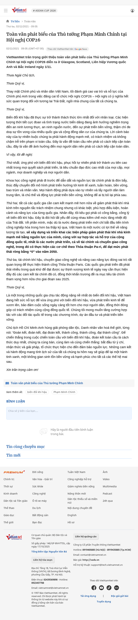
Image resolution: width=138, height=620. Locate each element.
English (72, 515)
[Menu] (6, 10)
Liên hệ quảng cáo (85, 536)
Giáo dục (9, 515)
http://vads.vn (90, 559)
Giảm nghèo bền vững (81, 486)
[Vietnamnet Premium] (14, 473)
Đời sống (37, 472)
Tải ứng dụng (88, 596)
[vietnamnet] (20, 13)
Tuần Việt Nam (76, 472)
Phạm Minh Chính (64, 392)
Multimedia (110, 486)
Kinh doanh (11, 493)
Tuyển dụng (104, 601)
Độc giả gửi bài (119, 596)
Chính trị (9, 479)
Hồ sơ (71, 522)
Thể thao (9, 508)
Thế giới (8, 522)
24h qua (108, 500)
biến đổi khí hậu (37, 392)
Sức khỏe (37, 486)
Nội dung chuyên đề (80, 508)
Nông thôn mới (77, 493)
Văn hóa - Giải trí (42, 479)
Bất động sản (40, 515)
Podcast (107, 493)
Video (106, 479)
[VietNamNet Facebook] (93, 589)
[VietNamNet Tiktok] (109, 589)
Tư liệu (15, 21)
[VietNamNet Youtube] (101, 589)
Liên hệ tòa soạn (42, 559)
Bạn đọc (37, 522)
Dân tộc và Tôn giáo (15, 500)
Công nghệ (39, 493)
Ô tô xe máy (39, 500)
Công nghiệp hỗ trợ (79, 479)
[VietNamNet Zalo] (116, 589)
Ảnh (105, 472)
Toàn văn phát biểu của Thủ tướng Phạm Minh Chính (47, 383)
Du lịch (36, 508)
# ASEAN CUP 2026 (44, 10)
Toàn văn (30, 21)
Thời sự (8, 486)
